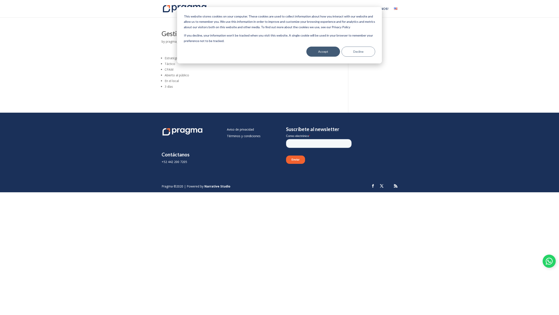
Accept (323, 51)
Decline (358, 51)
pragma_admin (176, 41)
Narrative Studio (217, 186)
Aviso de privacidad (240, 129)
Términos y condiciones (244, 136)
